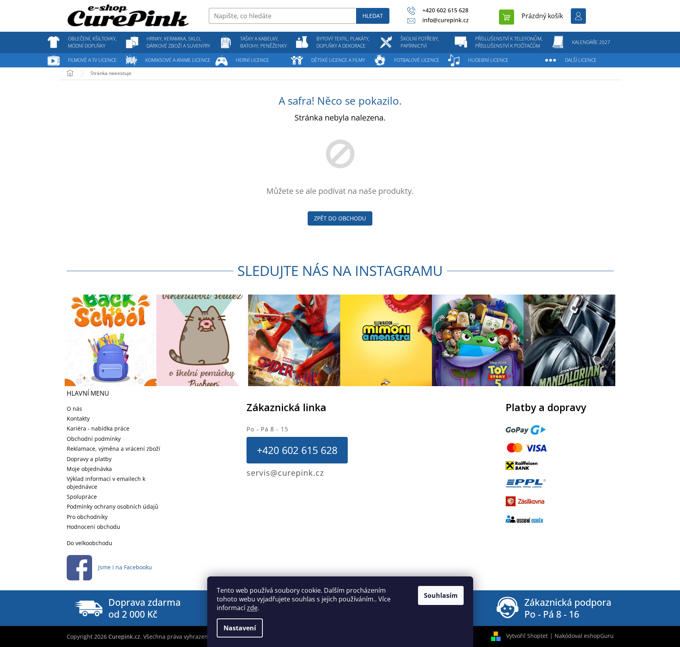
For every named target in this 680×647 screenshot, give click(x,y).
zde (252, 607)
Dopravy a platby (89, 459)
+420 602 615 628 (297, 450)
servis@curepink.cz (285, 472)
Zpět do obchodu (340, 218)
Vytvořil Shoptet (527, 635)
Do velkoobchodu (89, 543)
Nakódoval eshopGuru (584, 635)
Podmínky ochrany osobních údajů (112, 506)
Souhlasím (441, 595)
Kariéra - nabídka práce (98, 428)
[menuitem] (92, 42)
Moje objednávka (89, 469)
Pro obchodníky (87, 517)
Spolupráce (82, 496)
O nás (74, 408)
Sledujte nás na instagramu (340, 270)
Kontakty (78, 418)
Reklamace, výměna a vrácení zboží (113, 448)
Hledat (372, 15)
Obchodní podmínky (94, 438)
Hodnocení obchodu (93, 526)
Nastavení (239, 628)
